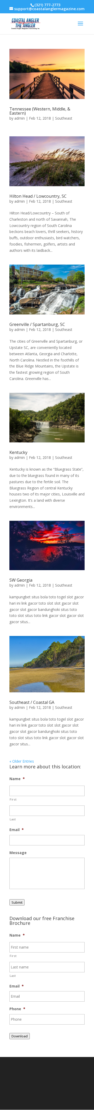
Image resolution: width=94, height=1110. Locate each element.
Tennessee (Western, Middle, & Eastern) (39, 111)
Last (13, 819)
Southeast (63, 118)
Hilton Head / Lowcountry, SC (38, 196)
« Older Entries (21, 761)
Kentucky (18, 452)
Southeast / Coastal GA (31, 702)
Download (19, 1036)
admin (19, 118)
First (13, 799)
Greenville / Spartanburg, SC (37, 324)
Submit (16, 902)
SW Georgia (20, 580)
